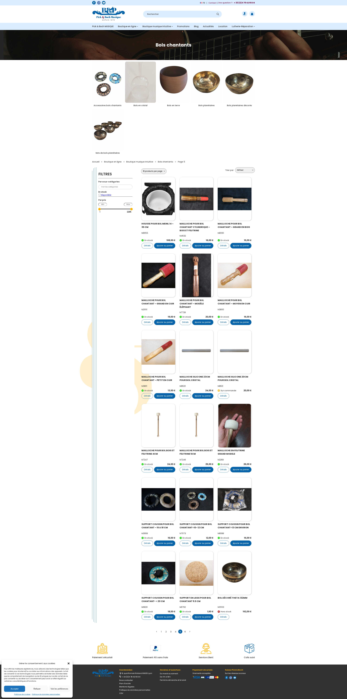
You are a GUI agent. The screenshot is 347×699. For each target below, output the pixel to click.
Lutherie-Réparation (242, 26)
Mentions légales (126, 686)
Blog (196, 26)
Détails (147, 245)
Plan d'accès (125, 683)
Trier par (229, 170)
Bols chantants (165, 161)
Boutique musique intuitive (156, 26)
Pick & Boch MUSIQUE (103, 26)
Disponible (106, 195)
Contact (212, 2)
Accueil (95, 161)
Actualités (208, 26)
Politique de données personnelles (46, 694)
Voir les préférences (59, 689)
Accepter (15, 689)
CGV (121, 693)
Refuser (37, 689)
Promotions (183, 26)
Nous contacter (126, 680)
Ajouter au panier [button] (165, 245)
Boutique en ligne (127, 26)
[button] (68, 663)
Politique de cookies (22, 694)
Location (222, 26)
